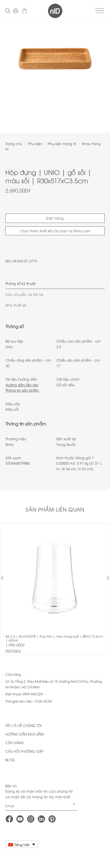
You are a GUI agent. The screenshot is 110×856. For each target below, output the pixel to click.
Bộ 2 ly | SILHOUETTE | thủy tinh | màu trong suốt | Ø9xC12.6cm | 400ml (54, 638)
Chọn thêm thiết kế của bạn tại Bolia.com (55, 230)
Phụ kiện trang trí (62, 143)
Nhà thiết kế (15, 305)
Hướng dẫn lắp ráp (22, 384)
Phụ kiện (35, 143)
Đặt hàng (55, 218)
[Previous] (9, 75)
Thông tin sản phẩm (22, 390)
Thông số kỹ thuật (20, 283)
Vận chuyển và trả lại (24, 294)
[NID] (55, 10)
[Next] (101, 75)
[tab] (55, 283)
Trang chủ (13, 143)
